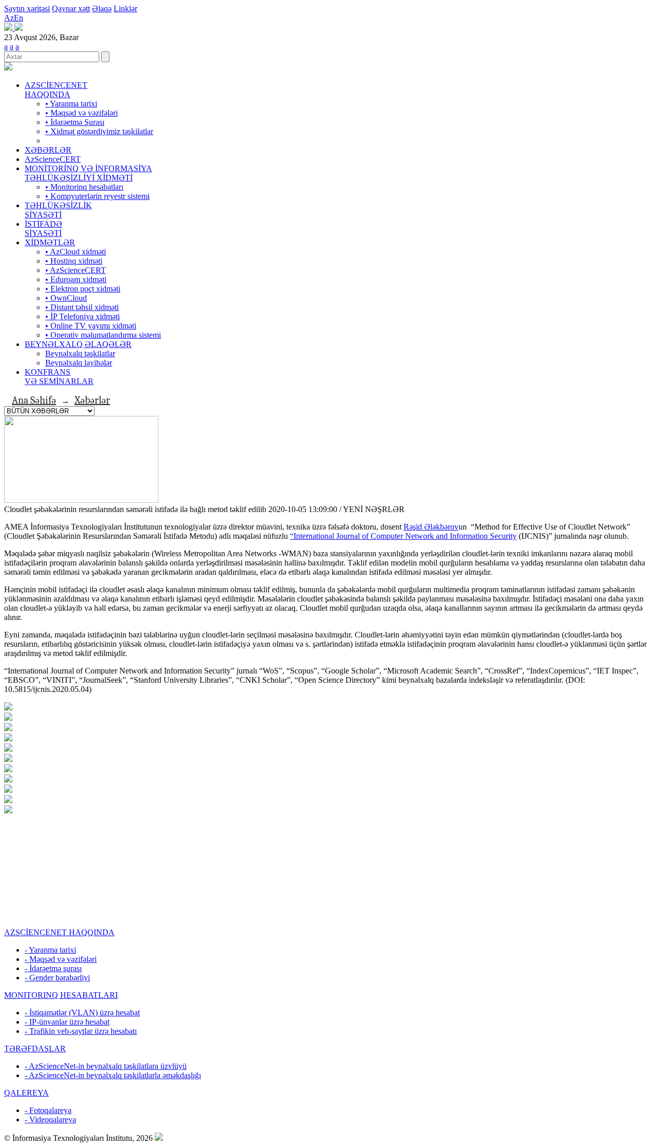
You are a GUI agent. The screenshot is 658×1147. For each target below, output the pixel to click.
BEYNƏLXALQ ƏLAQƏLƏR (78, 344)
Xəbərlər (92, 400)
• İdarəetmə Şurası (74, 122)
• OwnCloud (66, 298)
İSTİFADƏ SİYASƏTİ (43, 229)
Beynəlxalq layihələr (78, 362)
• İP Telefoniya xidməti (82, 316)
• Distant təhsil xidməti (82, 307)
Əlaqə (102, 8)
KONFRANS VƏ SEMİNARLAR (59, 377)
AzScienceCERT (53, 159)
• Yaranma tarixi (71, 103)
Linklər (125, 8)
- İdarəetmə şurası (53, 968)
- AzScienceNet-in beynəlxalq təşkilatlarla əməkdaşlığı (113, 1075)
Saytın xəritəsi (27, 8)
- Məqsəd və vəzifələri (61, 959)
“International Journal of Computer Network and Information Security (403, 536)
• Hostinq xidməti (73, 261)
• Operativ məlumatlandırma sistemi (103, 335)
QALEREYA (26, 1092)
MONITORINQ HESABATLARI (61, 995)
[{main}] (8, 67)
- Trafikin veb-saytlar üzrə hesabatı (81, 1031)
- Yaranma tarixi (50, 949)
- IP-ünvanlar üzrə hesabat (67, 1021)
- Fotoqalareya (48, 1110)
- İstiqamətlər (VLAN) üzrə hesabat (82, 1012)
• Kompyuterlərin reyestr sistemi (97, 196)
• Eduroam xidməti (75, 279)
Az (9, 17)
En (18, 17)
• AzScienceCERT (75, 270)
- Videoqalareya (50, 1119)
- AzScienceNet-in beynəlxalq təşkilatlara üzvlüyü (106, 1066)
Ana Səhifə (34, 400)
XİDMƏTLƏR (50, 242)
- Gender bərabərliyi (57, 977)
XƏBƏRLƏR (48, 149)
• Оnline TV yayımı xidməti (90, 325)
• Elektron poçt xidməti (82, 288)
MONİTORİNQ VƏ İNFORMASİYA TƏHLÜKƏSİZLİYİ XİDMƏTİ (88, 173)
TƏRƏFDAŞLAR (35, 1048)
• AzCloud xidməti (75, 251)
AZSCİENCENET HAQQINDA (56, 90)
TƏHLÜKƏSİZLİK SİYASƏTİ (58, 210)
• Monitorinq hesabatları (84, 187)
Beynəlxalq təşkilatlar (80, 353)
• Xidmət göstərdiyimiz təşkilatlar (99, 131)
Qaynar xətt (71, 8)
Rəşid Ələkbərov (431, 526)
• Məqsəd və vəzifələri (81, 112)
